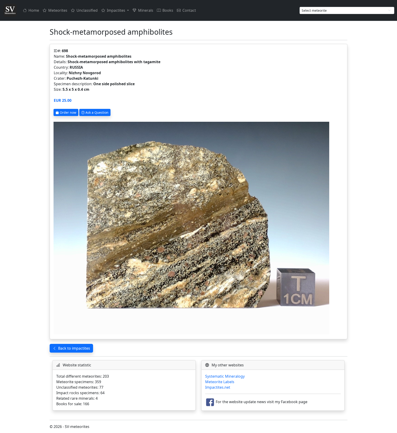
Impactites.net (217, 387)
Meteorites (57, 10)
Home (33, 10)
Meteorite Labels (219, 381)
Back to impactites (74, 348)
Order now (67, 112)
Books (167, 10)
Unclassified (87, 10)
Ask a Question (96, 112)
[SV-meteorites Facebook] (210, 402)
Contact (189, 10)
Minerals (145, 10)
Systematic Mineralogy (225, 376)
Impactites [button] (116, 10)
